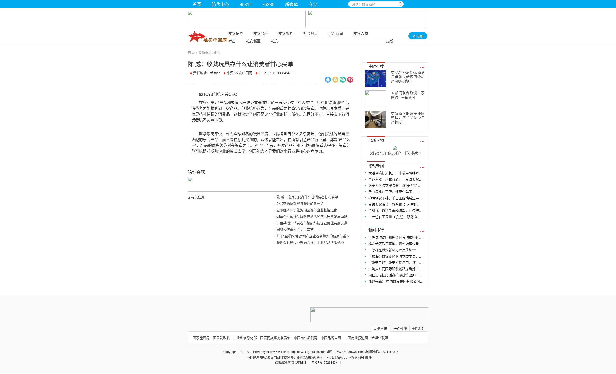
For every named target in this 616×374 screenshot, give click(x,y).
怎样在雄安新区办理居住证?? (392, 249)
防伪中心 (220, 4)
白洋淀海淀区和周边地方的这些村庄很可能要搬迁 (396, 237)
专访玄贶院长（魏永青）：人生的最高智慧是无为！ (396, 204)
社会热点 (310, 33)
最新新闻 (335, 33)
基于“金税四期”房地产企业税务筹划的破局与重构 (313, 235)
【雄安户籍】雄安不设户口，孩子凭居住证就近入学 (396, 262)
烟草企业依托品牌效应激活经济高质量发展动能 (311, 216)
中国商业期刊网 (305, 337)
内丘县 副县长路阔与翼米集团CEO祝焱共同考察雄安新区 (396, 274)
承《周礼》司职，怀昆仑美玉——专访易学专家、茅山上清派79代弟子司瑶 (396, 191)
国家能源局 (201, 337)
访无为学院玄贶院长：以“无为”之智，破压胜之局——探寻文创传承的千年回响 (396, 185)
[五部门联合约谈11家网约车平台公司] (375, 98)
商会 (312, 4)
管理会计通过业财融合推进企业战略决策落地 (310, 242)
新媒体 (291, 4)
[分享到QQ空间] (335, 80)
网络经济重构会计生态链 (295, 229)
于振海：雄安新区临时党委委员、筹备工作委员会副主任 (396, 256)
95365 (268, 4)
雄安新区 (253, 40)
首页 (196, 4)
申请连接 (418, 328)
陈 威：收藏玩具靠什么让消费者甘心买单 (307, 196)
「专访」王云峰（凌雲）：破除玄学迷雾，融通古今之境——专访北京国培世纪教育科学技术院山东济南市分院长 (396, 216)
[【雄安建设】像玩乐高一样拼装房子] (395, 147)
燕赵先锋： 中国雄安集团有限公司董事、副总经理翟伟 (396, 281)
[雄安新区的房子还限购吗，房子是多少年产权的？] (375, 119)
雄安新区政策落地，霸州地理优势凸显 (396, 243)
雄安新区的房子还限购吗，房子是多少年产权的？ (407, 117)
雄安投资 (235, 33)
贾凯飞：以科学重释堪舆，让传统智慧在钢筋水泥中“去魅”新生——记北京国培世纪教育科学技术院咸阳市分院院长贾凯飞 (396, 210)
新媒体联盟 (379, 337)
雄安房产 (260, 33)
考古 (232, 40)
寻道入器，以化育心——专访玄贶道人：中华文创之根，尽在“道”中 (396, 179)
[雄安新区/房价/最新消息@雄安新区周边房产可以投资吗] (375, 78)
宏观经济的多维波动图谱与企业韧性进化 (306, 209)
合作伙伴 (400, 328)
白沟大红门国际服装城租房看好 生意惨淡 (396, 268)
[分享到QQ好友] (328, 80)
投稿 (419, 35)
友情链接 (380, 328)
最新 (389, 40)
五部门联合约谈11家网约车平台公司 (407, 94)
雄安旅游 (285, 33)
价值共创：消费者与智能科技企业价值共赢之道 (311, 222)
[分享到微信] (343, 80)
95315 (246, 4)
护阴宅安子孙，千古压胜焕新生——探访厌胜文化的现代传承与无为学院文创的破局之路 (396, 197)
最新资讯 (205, 52)
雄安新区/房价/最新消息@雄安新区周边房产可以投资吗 (407, 76)
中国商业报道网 (356, 337)
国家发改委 (221, 337)
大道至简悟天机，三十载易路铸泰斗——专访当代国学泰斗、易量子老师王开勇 (396, 172)
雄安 (274, 40)
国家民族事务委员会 (275, 337)
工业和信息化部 (245, 337)
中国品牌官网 (331, 337)
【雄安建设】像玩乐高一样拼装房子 (395, 152)
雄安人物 (360, 33)
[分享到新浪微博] (350, 80)
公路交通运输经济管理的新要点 (300, 203)
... (422, 65)
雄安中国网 (243, 72)
